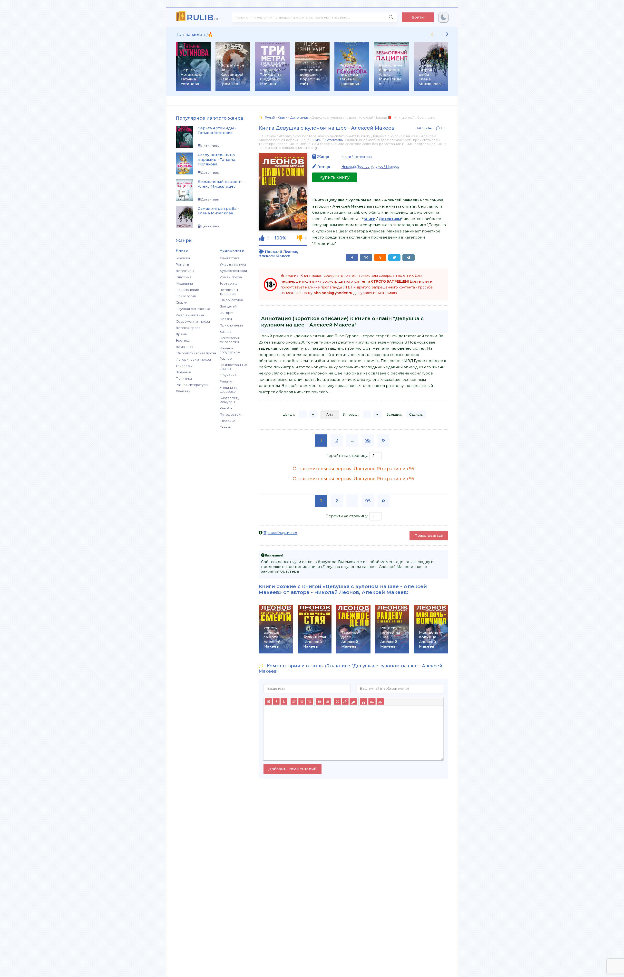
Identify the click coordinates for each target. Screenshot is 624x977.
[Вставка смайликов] (337, 701)
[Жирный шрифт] (268, 701)
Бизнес (226, 332)
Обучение (228, 375)
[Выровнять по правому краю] (309, 701)
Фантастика (230, 258)
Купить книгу (335, 177)
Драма (181, 334)
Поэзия (226, 319)
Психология (186, 296)
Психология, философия (230, 340)
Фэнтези (183, 391)
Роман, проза (231, 277)
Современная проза (193, 321)
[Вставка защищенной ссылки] (353, 701)
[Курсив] (276, 701)
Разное (226, 358)
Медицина (184, 283)
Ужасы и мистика (190, 315)
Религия (226, 381)
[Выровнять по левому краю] (294, 701)
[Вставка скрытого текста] (380, 701)
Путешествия (231, 414)
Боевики (183, 258)
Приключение (187, 290)
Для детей (228, 306)
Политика (184, 378)
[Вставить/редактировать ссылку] (345, 701)
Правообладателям (280, 533)
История (227, 313)
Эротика (183, 340)
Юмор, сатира (231, 300)
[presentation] (434, 33)
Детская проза (188, 328)
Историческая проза (193, 359)
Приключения (231, 325)
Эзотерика (228, 283)
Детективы (185, 271)
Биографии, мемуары (229, 400)
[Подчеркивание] (284, 701)
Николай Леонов (281, 251)
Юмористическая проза (196, 353)
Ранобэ (226, 408)
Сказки (181, 302)
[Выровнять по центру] (301, 701)
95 (367, 440)
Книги (316, 140)
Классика (183, 277)
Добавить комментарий (292, 768)
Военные (183, 372)
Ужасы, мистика (233, 264)
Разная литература (192, 385)
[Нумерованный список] (327, 701)
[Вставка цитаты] (363, 701)
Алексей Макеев (274, 256)
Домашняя (184, 347)
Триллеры (184, 366)
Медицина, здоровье (228, 389)
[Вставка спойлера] (371, 701)
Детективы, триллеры (229, 292)
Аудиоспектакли (233, 271)
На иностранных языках (233, 367)
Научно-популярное (230, 350)
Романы (182, 264)
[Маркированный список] (319, 701)
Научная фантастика (193, 309)
